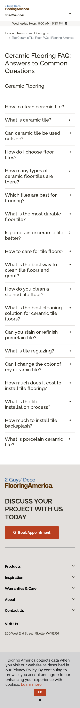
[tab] (40, 107)
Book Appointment (34, 532)
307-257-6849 (14, 15)
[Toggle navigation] (71, 15)
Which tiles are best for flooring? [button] (30, 197)
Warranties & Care (21, 588)
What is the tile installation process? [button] (27, 404)
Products (13, 566)
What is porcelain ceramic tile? (34, 441)
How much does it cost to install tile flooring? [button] (33, 385)
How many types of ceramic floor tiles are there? (29, 176)
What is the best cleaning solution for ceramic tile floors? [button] (33, 313)
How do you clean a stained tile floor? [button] (27, 291)
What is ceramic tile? (28, 120)
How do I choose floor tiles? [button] (29, 154)
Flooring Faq (42, 33)
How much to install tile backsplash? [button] (31, 423)
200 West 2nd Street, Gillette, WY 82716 (32, 633)
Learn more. (31, 684)
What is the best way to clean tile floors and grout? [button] (31, 270)
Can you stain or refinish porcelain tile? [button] (31, 334)
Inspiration (14, 577)
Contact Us (14, 610)
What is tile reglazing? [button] (29, 350)
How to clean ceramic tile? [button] (34, 106)
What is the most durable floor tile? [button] (33, 216)
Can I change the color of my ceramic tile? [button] (33, 366)
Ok (40, 692)
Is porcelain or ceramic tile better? (34, 235)
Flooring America (16, 33)
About (10, 599)
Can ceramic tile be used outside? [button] (32, 135)
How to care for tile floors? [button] (34, 251)
